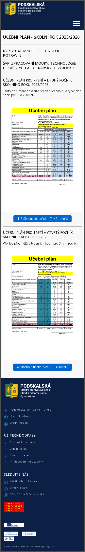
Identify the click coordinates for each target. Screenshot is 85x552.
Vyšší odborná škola (23, 481)
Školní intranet (20, 455)
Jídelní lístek (18, 448)
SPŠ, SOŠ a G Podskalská (27, 494)
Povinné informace (22, 442)
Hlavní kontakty (20, 416)
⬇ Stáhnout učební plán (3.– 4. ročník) (42, 367)
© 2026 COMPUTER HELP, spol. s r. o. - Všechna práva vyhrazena (30, 546)
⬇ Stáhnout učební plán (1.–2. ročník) (42, 219)
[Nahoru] (77, 548)
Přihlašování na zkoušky (26, 461)
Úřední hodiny (19, 422)
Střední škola (18, 487)
